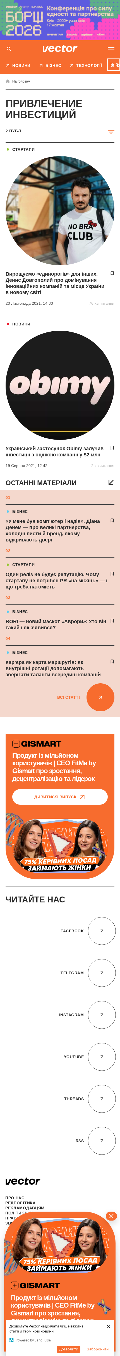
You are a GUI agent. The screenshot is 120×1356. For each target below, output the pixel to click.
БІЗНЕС (20, 511)
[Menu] (111, 48)
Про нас (15, 1198)
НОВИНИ (21, 324)
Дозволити (68, 1349)
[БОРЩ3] (60, 20)
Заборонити (98, 1349)
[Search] (9, 49)
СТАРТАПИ (23, 564)
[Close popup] (111, 1216)
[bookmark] (112, 520)
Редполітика (20, 1203)
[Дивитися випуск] (60, 846)
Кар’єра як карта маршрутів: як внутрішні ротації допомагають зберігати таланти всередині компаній (53, 668)
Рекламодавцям (25, 1208)
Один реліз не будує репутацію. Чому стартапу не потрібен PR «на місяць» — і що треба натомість (56, 581)
